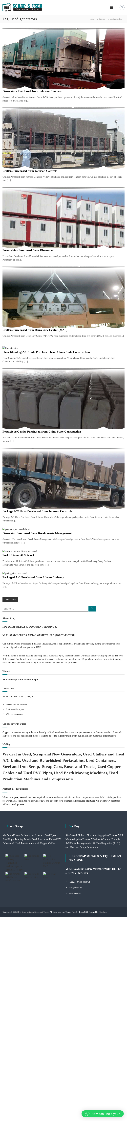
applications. (84, 732)
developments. (17, 804)
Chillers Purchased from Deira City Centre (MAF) (34, 330)
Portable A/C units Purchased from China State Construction (41, 431)
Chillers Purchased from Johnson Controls (29, 170)
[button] (103, 1113)
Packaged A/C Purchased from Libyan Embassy (33, 577)
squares (42, 801)
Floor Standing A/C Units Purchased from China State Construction (46, 352)
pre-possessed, (20, 797)
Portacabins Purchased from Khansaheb (28, 250)
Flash (74, 912)
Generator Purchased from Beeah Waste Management (37, 533)
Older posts (10, 599)
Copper (5, 732)
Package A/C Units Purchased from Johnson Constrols (37, 511)
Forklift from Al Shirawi (18, 555)
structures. (90, 801)
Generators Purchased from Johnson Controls (32, 91)
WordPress (103, 912)
